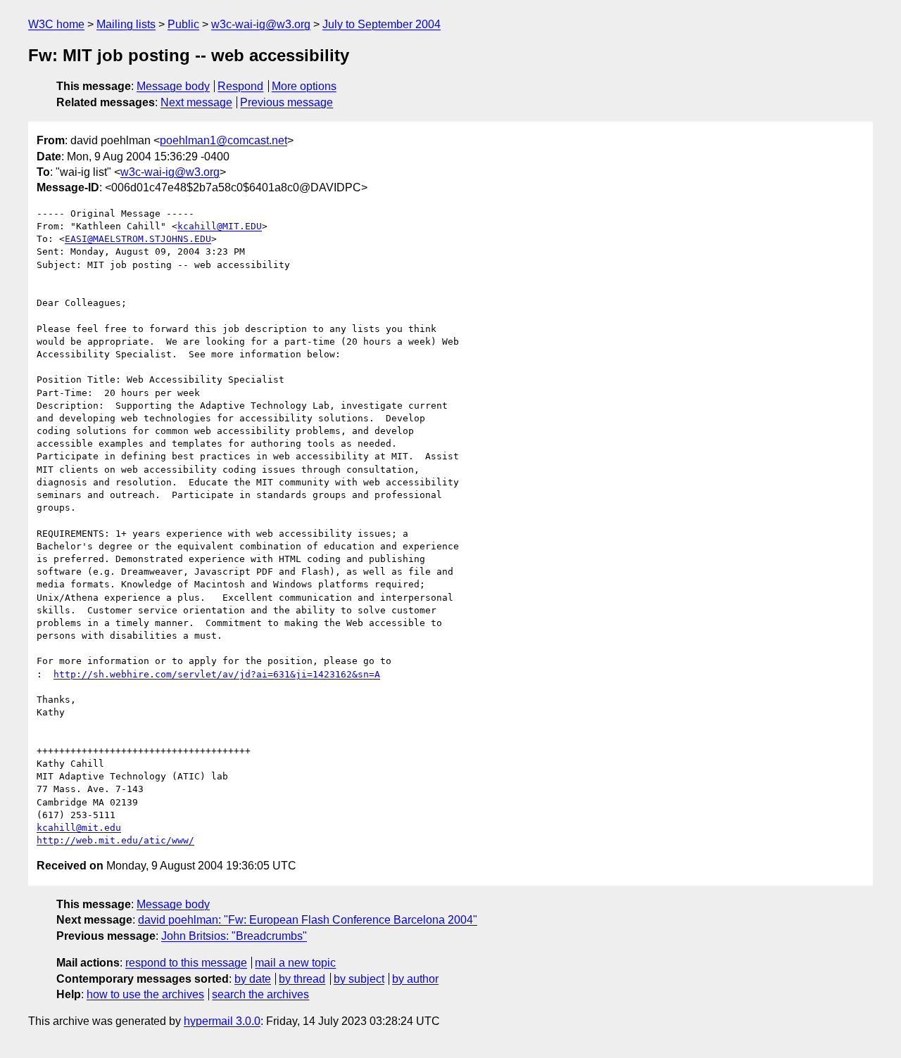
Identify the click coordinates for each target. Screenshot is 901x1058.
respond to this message (186, 963)
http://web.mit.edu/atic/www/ (115, 840)
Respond (240, 86)
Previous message (286, 102)
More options (304, 86)
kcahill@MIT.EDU (219, 226)
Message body (173, 86)
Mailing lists (126, 24)
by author (415, 979)
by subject (359, 979)
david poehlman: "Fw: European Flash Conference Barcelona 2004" (307, 920)
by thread (302, 979)
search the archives (260, 994)
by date (252, 979)
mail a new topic (295, 963)
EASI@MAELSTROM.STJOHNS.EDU (138, 239)
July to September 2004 (381, 24)
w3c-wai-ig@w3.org (260, 24)
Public (183, 24)
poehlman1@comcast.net (223, 140)
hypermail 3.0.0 (222, 1021)
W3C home (56, 24)
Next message (196, 102)
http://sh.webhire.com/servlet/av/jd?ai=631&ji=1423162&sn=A (216, 674)
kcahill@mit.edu (79, 827)
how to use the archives (145, 994)
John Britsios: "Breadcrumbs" (234, 936)
